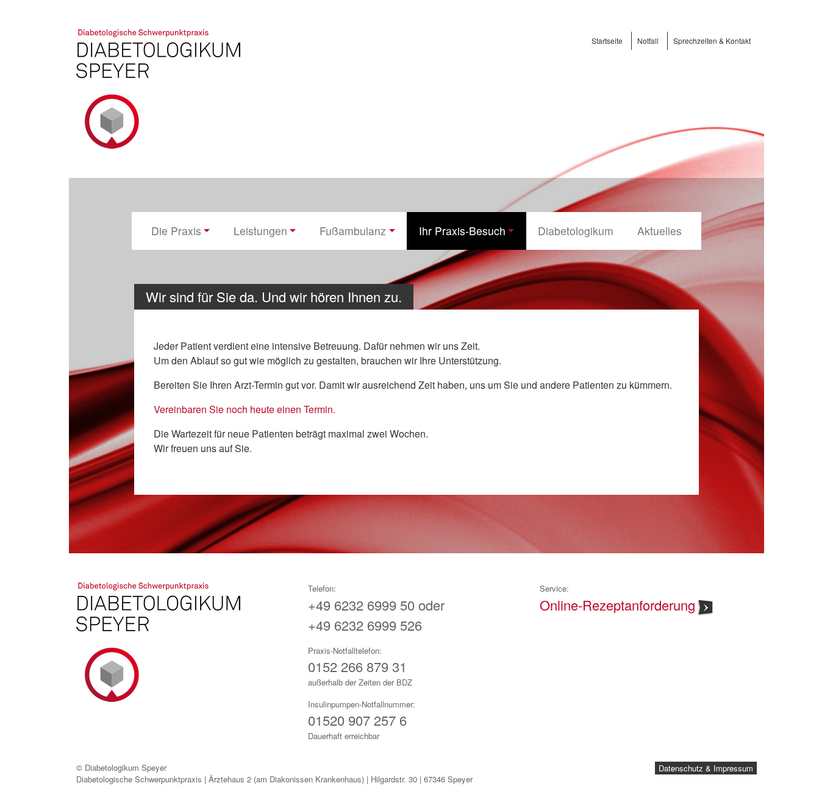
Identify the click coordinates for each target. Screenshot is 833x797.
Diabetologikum (575, 230)
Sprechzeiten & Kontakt (712, 40)
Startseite (607, 40)
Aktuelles (659, 230)
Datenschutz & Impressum (706, 768)
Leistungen (260, 230)
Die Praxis (176, 230)
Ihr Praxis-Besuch (462, 230)
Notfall (648, 40)
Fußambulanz (353, 230)
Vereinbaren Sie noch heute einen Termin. (244, 409)
